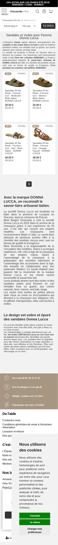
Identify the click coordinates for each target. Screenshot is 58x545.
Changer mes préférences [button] (34, 530)
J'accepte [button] (35, 515)
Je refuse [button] (35, 522)
